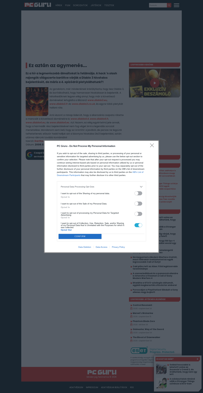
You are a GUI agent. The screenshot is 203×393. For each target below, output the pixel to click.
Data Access (101, 247)
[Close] (153, 146)
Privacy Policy (118, 247)
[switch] (138, 193)
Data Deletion (84, 247)
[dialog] (101, 196)
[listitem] (101, 186)
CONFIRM (80, 236)
